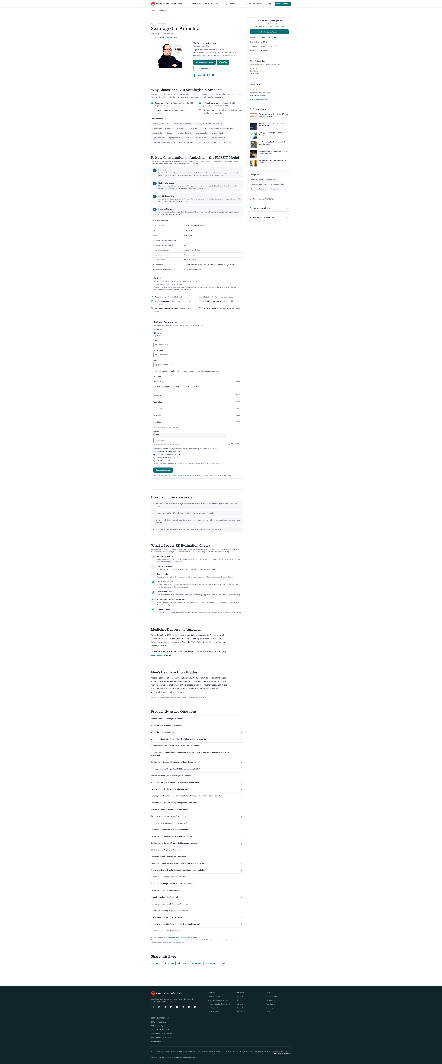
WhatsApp (223, 62)
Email (155, 360)
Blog (225, 3)
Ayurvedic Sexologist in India (218, 1000)
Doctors (207, 3)
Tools (218, 3)
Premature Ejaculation (259, 189)
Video (159, 333)
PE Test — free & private (159, 1026)
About (232, 3)
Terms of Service (177, 475)
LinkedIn (198, 963)
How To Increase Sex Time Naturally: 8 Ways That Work (272, 143)
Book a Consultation (269, 32)
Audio (159, 336)
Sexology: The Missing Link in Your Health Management (273, 134)
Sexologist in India (214, 996)
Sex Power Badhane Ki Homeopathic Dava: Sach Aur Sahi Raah (273, 152)
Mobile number (158, 350)
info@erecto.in (286, 1053)
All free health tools (158, 1041)
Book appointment (282, 3)
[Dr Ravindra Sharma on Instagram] (208, 75)
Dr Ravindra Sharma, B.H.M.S (176, 937)
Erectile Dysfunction (277, 184)
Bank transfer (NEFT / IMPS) (167, 457)
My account (241, 1012)
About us (240, 996)
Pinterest (184, 963)
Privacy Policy (189, 475)
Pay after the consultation (167, 460)
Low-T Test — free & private (160, 1030)
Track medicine (213, 1012)
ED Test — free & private (159, 1022)
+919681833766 (205, 68)
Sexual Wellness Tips (258, 184)
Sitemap (269, 1012)
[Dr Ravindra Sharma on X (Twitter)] (204, 75)
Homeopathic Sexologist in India (219, 1004)
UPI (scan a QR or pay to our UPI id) (170, 454)
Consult (195, 3)
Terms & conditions (272, 996)
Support (240, 1008)
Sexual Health (275, 189)
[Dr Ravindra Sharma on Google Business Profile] (213, 75)
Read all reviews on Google (259, 99)
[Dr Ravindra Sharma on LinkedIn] (199, 75)
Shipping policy (271, 1008)
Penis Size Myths (257, 180)
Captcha (156, 432)
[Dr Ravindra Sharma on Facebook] (194, 75)
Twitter (157, 963)
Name (155, 340)
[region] (197, 245)
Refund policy (270, 1004)
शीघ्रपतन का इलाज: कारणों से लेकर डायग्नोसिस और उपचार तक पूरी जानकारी (273, 115)
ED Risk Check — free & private (161, 1034)
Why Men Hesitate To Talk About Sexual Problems (272, 161)
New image (235, 444)
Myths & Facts (271, 180)
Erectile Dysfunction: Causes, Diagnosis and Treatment (272, 125)
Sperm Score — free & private (161, 1037)
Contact (240, 1004)
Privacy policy (270, 1000)
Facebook (170, 963)
